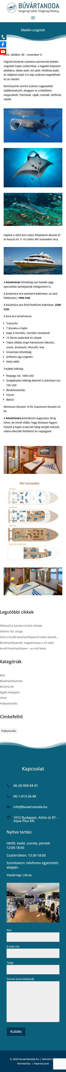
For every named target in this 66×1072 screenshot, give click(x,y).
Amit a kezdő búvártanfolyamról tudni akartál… (29, 637)
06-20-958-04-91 (25, 785)
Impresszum (41, 1063)
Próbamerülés (8, 703)
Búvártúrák (7, 686)
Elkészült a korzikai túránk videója (21, 625)
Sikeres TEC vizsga (11, 631)
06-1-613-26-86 (24, 796)
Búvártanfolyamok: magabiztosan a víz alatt (27, 642)
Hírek (3, 698)
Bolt (2, 675)
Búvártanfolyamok (11, 681)
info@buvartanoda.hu (30, 807)
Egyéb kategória (10, 692)
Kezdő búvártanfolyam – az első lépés (23, 648)
